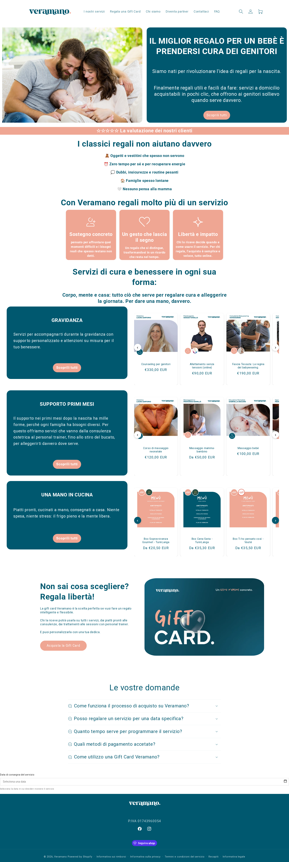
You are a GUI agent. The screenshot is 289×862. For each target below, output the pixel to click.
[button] (241, 11)
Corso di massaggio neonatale (156, 450)
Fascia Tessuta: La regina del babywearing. (248, 366)
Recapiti (213, 856)
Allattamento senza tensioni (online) (202, 366)
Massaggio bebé (248, 448)
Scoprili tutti (217, 115)
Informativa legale (234, 856)
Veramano (60, 856)
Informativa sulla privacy (145, 856)
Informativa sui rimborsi (111, 856)
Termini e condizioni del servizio (185, 856)
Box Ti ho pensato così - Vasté (248, 540)
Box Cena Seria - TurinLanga (202, 540)
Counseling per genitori (155, 364)
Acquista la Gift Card (63, 645)
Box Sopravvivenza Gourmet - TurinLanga (155, 540)
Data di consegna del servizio (17, 774)
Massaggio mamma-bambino (202, 450)
